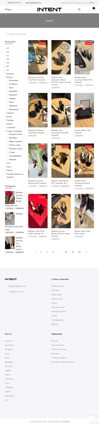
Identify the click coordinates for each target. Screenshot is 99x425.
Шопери (12, 159)
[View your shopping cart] (92, 9)
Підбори (10, 120)
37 (8, 56)
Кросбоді (13, 138)
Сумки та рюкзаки (14, 131)
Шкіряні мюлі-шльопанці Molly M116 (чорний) (84, 80)
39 (8, 63)
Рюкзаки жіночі (15, 149)
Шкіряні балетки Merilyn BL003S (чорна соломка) (60, 233)
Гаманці (10, 113)
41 (8, 70)
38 (8, 59)
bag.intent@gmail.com (33, 3)
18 (66, 252)
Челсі (9, 167)
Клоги (9, 117)
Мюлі (11, 102)
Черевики (13, 106)
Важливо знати (57, 345)
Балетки (10, 74)
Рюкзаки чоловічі (58, 311)
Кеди (11, 88)
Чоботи (10, 170)
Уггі (8, 163)
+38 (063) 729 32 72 (14, 3)
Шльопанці (14, 109)
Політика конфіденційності (62, 362)
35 (8, 48)
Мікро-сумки (56, 294)
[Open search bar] (79, 9)
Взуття (9, 77)
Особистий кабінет (59, 358)
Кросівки (13, 95)
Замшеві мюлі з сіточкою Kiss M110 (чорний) (82, 183)
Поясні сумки (15, 145)
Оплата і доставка (58, 349)
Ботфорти (13, 84)
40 (8, 66)
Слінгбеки (11, 127)
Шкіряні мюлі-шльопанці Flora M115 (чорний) (60, 132)
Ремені (9, 124)
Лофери (12, 98)
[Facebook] (7, 297)
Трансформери (15, 156)
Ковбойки (13, 91)
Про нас (54, 341)
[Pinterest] (16, 297)
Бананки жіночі (15, 134)
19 (73, 252)
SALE (92, 3)
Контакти (55, 353)
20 (79, 252)
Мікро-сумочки (15, 141)
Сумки (12, 152)
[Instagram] (12, 297)
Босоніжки (13, 80)
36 (8, 52)
